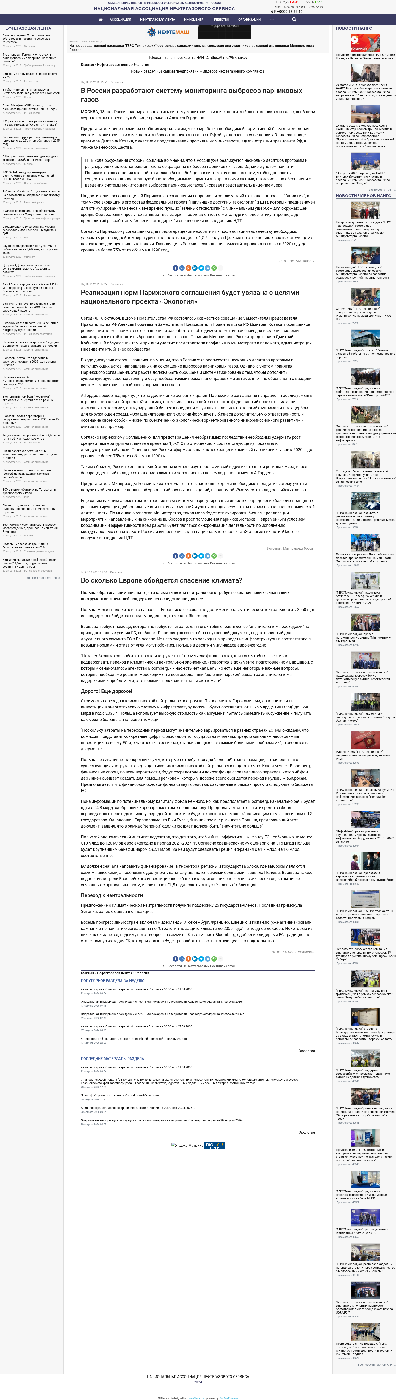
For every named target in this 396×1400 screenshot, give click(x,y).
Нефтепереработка (35, 183)
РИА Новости (305, 261)
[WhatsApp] (214, 268)
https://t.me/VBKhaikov (229, 57)
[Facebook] (175, 268)
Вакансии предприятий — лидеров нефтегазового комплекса (211, 71)
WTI (303, 6)
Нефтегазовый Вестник (205, 275)
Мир (26, 237)
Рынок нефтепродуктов (38, 333)
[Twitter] (201, 268)
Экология (29, 46)
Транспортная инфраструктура (42, 218)
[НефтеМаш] (198, 31)
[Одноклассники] (188, 268)
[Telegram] (207, 268)
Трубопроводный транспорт (40, 65)
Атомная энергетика (36, 148)
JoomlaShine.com (195, 1398)
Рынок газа (31, 81)
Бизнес (28, 163)
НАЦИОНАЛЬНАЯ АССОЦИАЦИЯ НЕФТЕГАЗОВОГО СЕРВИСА (198, 1377)
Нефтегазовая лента (113, 65)
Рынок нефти (32, 113)
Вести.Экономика (301, 952)
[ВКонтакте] (182, 268)
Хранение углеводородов (39, 551)
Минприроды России (299, 548)
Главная (87, 65)
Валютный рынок (34, 202)
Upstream (29, 97)
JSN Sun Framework (229, 1398)
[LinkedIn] (195, 268)
